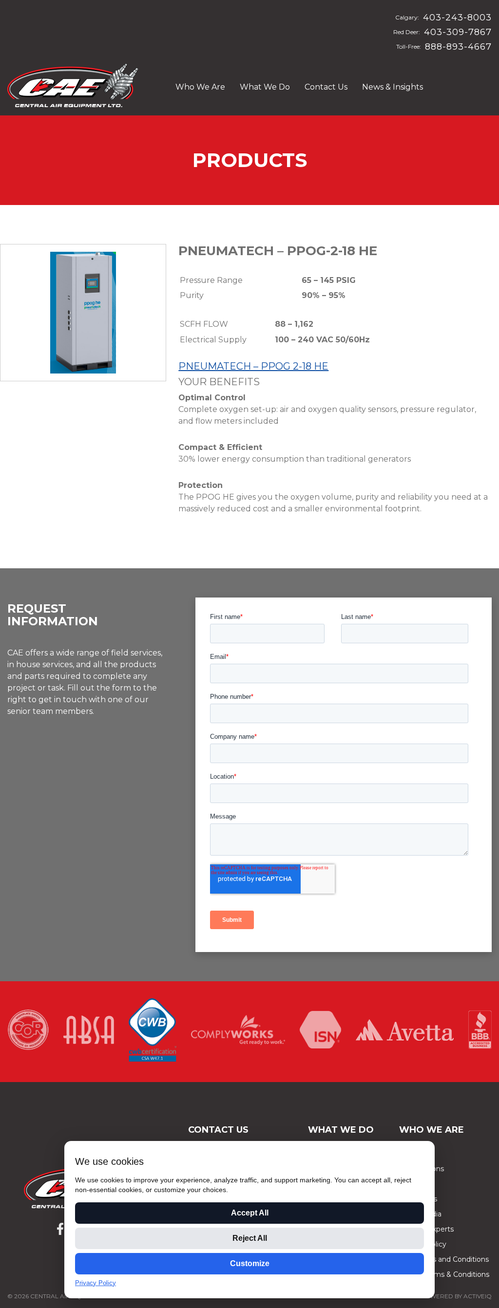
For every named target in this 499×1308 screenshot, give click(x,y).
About (409, 1153)
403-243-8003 (457, 17)
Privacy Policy (422, 1244)
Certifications (421, 1168)
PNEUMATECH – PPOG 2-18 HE (253, 366)
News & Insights (392, 87)
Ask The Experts (426, 1229)
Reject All (249, 1238)
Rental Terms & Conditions (444, 1274)
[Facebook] (60, 1228)
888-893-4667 (458, 46)
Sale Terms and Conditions (444, 1259)
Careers (412, 1183)
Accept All (250, 1213)
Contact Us (326, 87)
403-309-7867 (458, 32)
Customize (249, 1263)
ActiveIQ (477, 1296)
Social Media (420, 1214)
